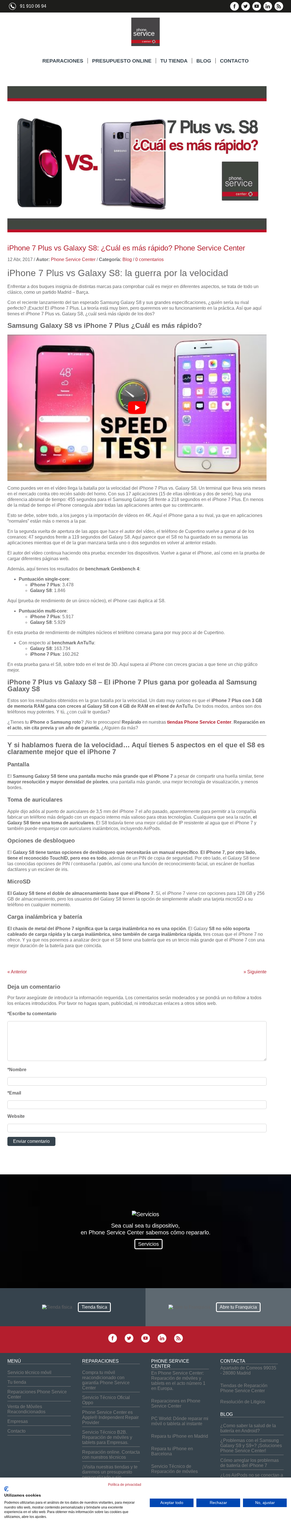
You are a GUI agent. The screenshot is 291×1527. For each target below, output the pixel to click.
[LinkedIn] (268, 9)
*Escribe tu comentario (32, 1013)
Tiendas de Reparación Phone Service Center (243, 1388)
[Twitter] (245, 9)
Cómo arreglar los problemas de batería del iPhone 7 (249, 1463)
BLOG (203, 61)
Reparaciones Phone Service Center (37, 1394)
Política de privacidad (124, 1485)
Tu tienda (16, 1382)
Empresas (17, 1421)
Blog (127, 259)
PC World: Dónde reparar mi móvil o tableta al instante (179, 1421)
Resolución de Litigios (242, 1401)
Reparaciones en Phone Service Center (175, 1403)
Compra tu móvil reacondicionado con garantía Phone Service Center (106, 1380)
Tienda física (94, 1307)
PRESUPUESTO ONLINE (121, 61)
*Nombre (16, 1069)
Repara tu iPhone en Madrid (179, 1436)
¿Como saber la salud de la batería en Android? (248, 1428)
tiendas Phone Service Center (199, 722)
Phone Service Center (73, 259)
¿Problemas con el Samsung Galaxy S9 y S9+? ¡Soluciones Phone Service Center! (251, 1445)
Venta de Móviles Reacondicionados (26, 1409)
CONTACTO (234, 61)
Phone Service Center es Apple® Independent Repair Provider (110, 1417)
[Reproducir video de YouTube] (137, 408)
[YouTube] (256, 9)
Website (16, 1116)
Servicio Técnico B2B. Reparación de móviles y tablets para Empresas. (107, 1437)
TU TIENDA (174, 61)
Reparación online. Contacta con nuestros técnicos (111, 1455)
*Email (14, 1093)
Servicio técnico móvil (29, 1372)
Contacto (16, 1431)
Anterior (17, 971)
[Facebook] (234, 9)
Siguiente (255, 971)
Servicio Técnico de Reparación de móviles (174, 1469)
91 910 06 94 (33, 6)
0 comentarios (149, 259)
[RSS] (279, 9)
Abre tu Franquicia (238, 1307)
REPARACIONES (62, 61)
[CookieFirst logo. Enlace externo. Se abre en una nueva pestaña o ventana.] (6, 1488)
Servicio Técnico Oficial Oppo (106, 1400)
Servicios (148, 1244)
